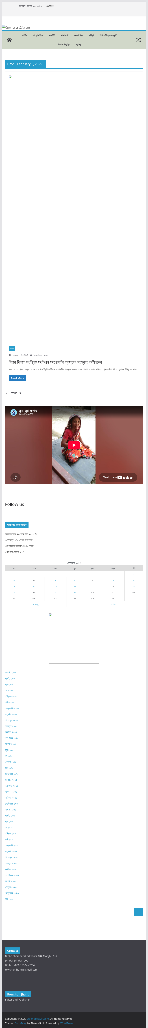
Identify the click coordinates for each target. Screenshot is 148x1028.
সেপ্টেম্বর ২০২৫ (12, 738)
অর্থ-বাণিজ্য (78, 35)
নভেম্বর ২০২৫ (11, 726)
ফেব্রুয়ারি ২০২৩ (12, 893)
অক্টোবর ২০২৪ (11, 797)
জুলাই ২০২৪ (10, 815)
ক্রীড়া (91, 35)
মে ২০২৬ (9, 690)
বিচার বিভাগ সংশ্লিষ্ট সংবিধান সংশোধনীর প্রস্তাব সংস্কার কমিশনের (55, 362)
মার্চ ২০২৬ (9, 702)
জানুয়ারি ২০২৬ (11, 714)
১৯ (75, 592)
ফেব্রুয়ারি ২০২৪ (12, 845)
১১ (56, 586)
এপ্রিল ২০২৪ (10, 833)
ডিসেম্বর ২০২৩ (11, 857)
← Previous (13, 393)
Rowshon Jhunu (40, 354)
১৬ (14, 592)
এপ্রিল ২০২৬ (10, 696)
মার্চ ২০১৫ (9, 899)
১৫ (133, 586)
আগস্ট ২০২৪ (10, 809)
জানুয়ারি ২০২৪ (11, 851)
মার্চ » (113, 604)
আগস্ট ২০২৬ (10, 672)
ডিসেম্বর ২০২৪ (11, 785)
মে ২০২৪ (9, 827)
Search (138, 912)
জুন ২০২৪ (9, 821)
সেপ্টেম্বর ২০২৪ (12, 803)
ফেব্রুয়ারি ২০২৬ (12, 708)
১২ (75, 586)
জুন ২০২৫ (9, 750)
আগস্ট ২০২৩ (10, 881)
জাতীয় (24, 35)
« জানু (35, 604)
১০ (34, 586)
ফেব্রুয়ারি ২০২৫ (12, 773)
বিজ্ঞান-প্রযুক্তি (64, 44)
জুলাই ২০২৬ (10, 678)
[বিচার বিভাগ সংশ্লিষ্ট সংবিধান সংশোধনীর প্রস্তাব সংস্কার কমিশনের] (74, 210)
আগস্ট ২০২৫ (10, 744)
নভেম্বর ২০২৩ (11, 863)
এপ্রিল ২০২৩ (10, 887)
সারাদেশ (64, 35)
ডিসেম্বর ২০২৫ (11, 720)
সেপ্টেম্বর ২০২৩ (12, 875)
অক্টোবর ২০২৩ (11, 869)
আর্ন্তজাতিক (38, 35)
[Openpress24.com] (9, 40)
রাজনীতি (52, 35)
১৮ (55, 592)
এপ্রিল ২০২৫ (10, 762)
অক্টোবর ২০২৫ (11, 732)
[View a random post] (138, 40)
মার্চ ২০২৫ (9, 767)
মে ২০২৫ (9, 756)
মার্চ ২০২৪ (9, 839)
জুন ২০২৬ (9, 684)
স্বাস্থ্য (78, 44)
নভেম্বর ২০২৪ (11, 791)
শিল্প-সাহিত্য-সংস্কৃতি (108, 35)
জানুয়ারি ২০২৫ (11, 779)
